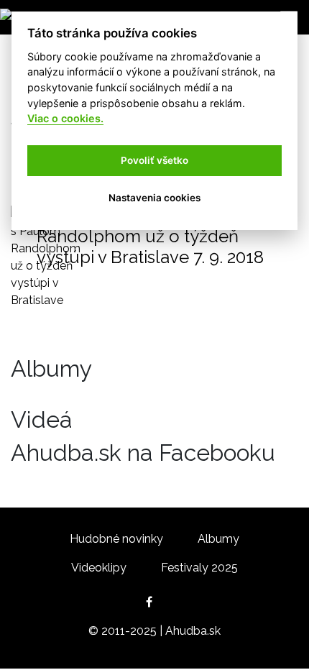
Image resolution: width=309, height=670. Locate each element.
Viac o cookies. (65, 118)
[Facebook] (155, 602)
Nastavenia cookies (154, 197)
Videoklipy (98, 567)
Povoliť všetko (154, 160)
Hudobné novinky (116, 539)
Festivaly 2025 (199, 567)
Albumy (218, 539)
